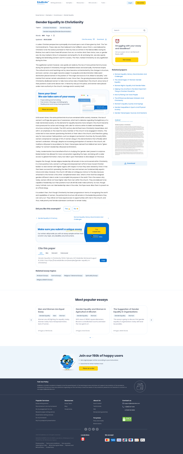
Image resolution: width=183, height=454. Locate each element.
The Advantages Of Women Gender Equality (128, 81)
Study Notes (68, 409)
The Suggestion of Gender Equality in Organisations (126, 310)
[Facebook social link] (85, 429)
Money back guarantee (100, 412)
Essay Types (68, 403)
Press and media (98, 421)
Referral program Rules (56, 445)
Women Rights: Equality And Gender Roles (130, 85)
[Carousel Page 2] (91, 337)
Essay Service (40, 15)
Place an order (48, 109)
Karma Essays (56, 276)
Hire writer (140, 3)
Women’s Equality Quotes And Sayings (129, 104)
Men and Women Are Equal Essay (51, 310)
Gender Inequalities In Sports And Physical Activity (130, 108)
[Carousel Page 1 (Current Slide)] (90, 337)
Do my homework (41, 417)
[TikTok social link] (93, 429)
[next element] (151, 320)
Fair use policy (66, 443)
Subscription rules (41, 445)
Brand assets (97, 423)
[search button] (144, 30)
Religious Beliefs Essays (44, 280)
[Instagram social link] (97, 429)
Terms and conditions (53, 443)
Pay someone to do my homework (46, 406)
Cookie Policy (50, 447)
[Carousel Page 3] (92, 337)
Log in (130, 3)
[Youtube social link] (89, 429)
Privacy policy (40, 443)
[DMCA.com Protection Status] (127, 419)
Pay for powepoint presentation (46, 420)
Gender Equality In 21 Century (47, 218)
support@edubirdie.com (132, 403)
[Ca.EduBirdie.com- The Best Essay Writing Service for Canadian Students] (83, 439)
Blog (66, 406)
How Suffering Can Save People (126, 95)
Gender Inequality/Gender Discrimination (57, 31)
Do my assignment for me (44, 409)
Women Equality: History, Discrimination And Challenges (88, 218)
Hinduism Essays (42, 276)
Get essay (127, 60)
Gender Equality (69, 15)
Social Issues (58, 15)
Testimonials (97, 406)
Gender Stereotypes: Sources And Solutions (131, 113)
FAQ (94, 409)
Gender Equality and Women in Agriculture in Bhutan (91, 310)
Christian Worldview (50, 28)
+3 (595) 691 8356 (129, 410)
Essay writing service (42, 403)
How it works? (97, 403)
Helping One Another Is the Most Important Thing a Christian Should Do (130, 90)
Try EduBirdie (96, 230)
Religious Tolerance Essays (73, 276)
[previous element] (31, 320)
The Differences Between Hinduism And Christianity (129, 99)
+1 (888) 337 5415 (129, 407)
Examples (49, 15)
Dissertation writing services (44, 415)
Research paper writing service (45, 412)
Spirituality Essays (92, 276)
